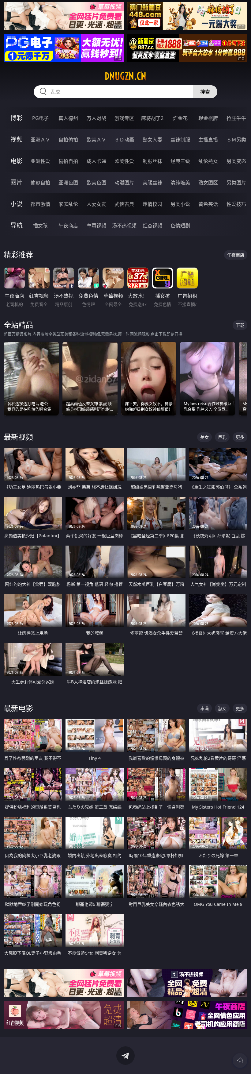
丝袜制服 (180, 139)
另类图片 (236, 182)
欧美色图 (96, 182)
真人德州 (68, 118)
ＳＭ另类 (236, 139)
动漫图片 (124, 182)
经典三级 (180, 161)
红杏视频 (152, 225)
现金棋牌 (208, 118)
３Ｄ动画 (124, 139)
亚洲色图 (68, 182)
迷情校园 (152, 204)
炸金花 (180, 118)
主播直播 (208, 139)
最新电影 (18, 708)
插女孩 (40, 225)
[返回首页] (240, 1060)
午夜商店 (68, 225)
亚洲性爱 (40, 161)
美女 (204, 437)
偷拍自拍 (68, 161)
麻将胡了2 (152, 118)
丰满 (204, 708)
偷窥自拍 (40, 182)
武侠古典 (124, 204)
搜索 (205, 91)
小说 (16, 204)
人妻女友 (96, 204)
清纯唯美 (180, 182)
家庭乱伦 (68, 204)
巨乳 (222, 437)
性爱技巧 (236, 204)
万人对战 (96, 118)
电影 (16, 161)
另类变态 (236, 161)
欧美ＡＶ (96, 139)
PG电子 (40, 118)
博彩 (16, 118)
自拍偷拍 (68, 139)
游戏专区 (124, 118)
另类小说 (180, 204)
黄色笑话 (208, 204)
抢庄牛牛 (236, 118)
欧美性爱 (124, 161)
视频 (16, 139)
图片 (16, 182)
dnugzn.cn (125, 76)
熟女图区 (208, 182)
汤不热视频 (124, 225)
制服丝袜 (152, 161)
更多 (240, 437)
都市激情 (40, 204)
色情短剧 (180, 225)
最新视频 (18, 437)
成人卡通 (96, 161)
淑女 (222, 708)
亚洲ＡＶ (40, 139)
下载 (240, 325)
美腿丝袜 (152, 182)
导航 (16, 225)
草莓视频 (96, 225)
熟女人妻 (152, 139)
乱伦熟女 (208, 161)
